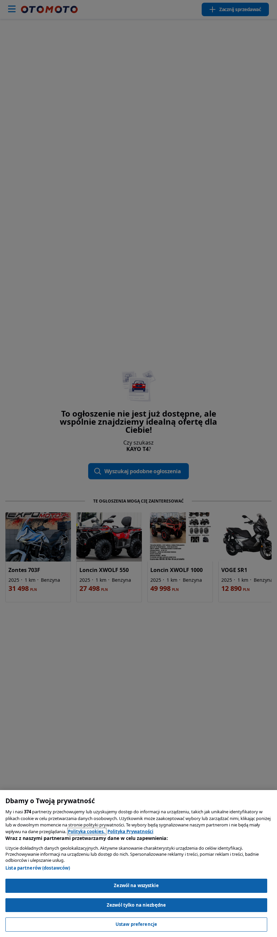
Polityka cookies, (87, 831)
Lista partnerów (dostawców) (37, 868)
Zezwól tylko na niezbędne (136, 905)
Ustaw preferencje (136, 924)
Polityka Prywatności (130, 831)
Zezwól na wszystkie (136, 885)
